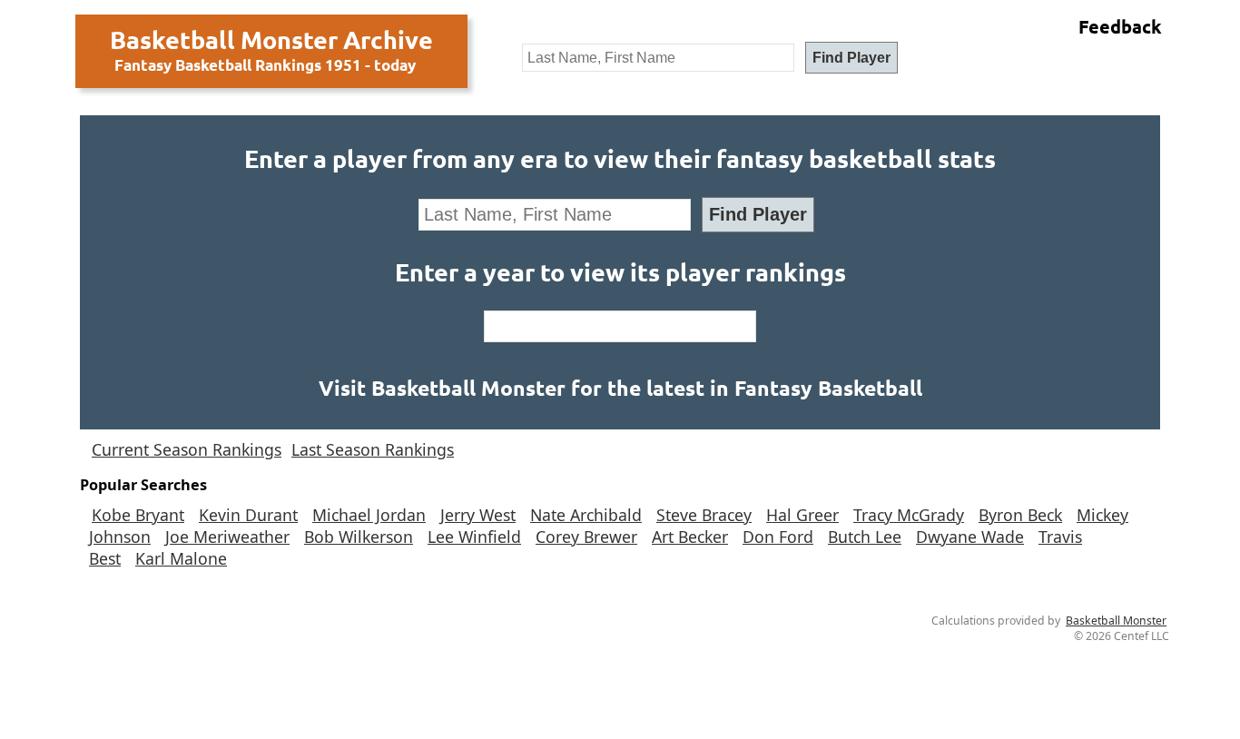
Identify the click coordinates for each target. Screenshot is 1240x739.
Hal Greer (802, 515)
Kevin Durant (248, 515)
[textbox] (658, 58)
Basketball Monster (1116, 620)
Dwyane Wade (970, 536)
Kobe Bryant (138, 515)
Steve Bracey (704, 515)
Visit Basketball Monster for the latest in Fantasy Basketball (620, 388)
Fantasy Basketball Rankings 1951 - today (265, 64)
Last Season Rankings (372, 449)
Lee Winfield (474, 536)
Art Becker (690, 536)
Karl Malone (181, 558)
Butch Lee (864, 536)
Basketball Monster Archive (271, 39)
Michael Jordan (369, 515)
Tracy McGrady (908, 515)
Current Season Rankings (186, 449)
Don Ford (778, 536)
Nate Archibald (586, 515)
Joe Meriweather (227, 536)
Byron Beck (1020, 515)
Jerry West (478, 515)
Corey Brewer (586, 536)
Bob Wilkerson (358, 536)
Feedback (1120, 26)
